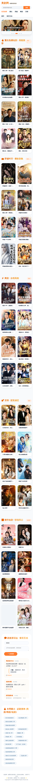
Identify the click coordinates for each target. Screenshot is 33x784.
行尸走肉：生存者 (20, 744)
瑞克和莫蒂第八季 (10, 752)
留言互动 (9, 16)
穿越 (16, 12)
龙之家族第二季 (22, 718)
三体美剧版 (19, 736)
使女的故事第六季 (10, 763)
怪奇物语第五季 (22, 729)
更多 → (28, 41)
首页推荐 (4, 12)
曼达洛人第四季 (10, 729)
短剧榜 (28, 520)
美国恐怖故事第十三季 (11, 748)
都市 (2, 16)
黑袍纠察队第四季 (10, 725)
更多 (29, 278)
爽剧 (21, 12)
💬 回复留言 (9, 675)
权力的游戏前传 (10, 718)
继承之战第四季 (10, 740)
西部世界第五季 (10, 759)
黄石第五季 (8, 744)
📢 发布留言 (11, 654)
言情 (26, 12)
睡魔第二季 (20, 733)
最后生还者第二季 (10, 721)
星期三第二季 (9, 733)
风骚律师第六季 (22, 740)
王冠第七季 (23, 755)
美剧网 (9, 3)
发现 (27, 7)
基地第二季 (8, 736)
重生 (11, 12)
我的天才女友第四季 (11, 755)
